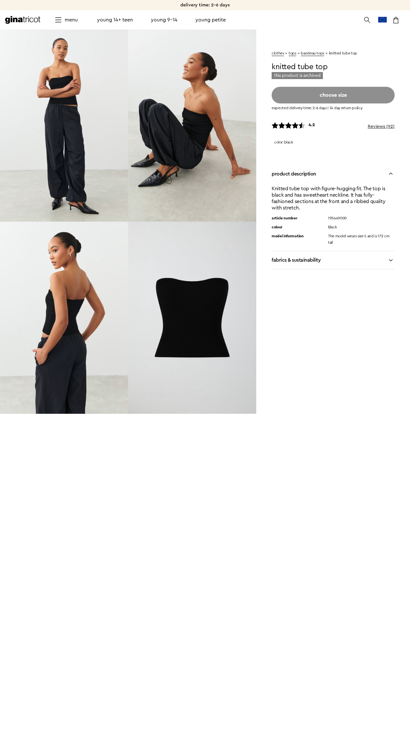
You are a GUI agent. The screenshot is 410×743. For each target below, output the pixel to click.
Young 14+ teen (115, 19)
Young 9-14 (164, 19)
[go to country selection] (382, 20)
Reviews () (381, 126)
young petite (210, 19)
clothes (278, 53)
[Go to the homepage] (22, 20)
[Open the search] (367, 20)
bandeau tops (312, 53)
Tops (292, 53)
